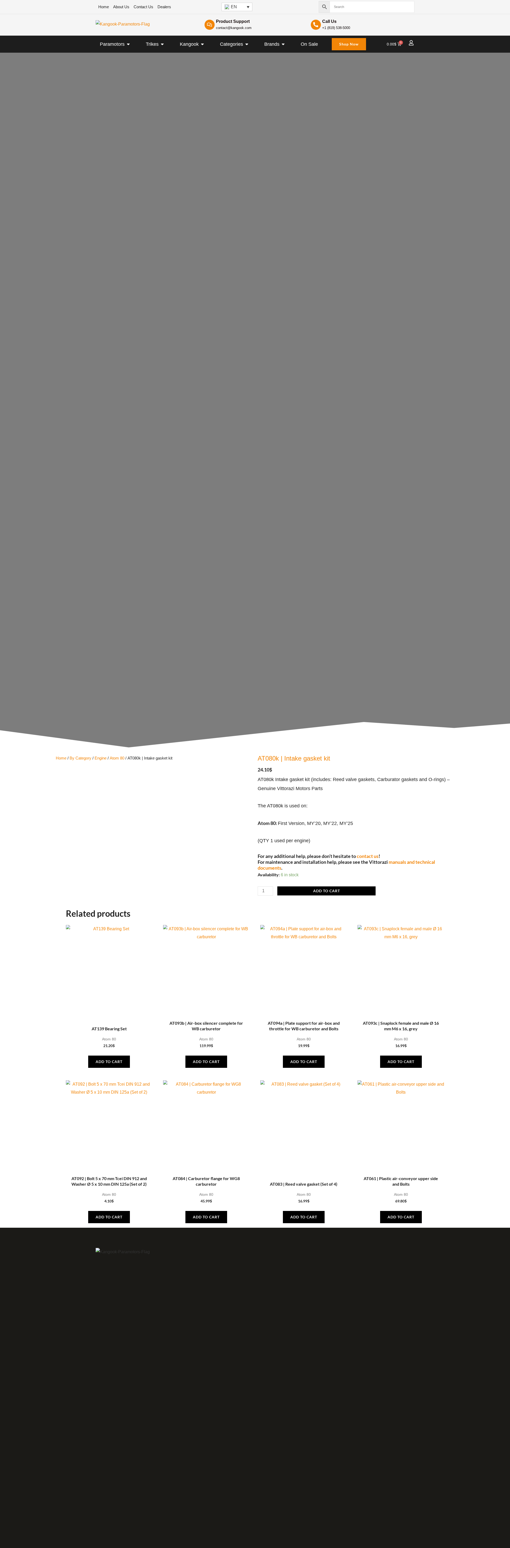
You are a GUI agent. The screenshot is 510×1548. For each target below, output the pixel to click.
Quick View (109, 1012)
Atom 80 (117, 758)
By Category (80, 758)
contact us (368, 856)
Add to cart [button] (109, 1061)
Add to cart (326, 891)
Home (61, 758)
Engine (101, 758)
